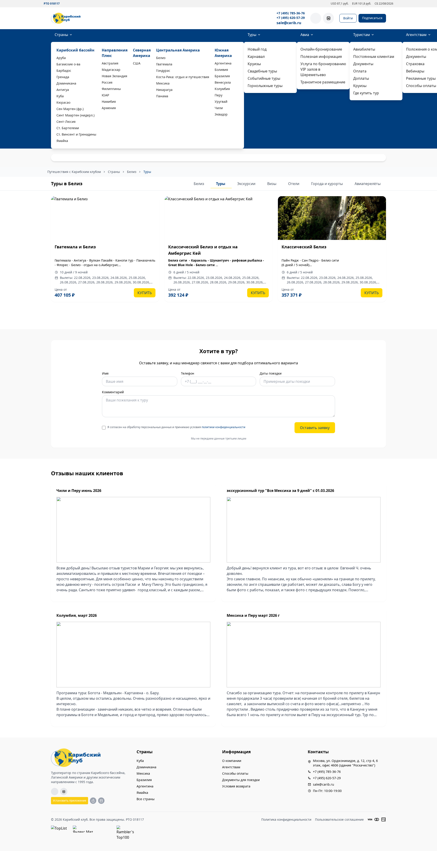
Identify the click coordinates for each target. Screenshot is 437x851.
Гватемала (164, 64)
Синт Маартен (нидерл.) (75, 115)
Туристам (361, 34)
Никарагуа (164, 89)
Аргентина (223, 63)
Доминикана (66, 83)
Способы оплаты (235, 773)
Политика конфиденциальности (286, 819)
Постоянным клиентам (373, 56)
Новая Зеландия (114, 76)
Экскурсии (246, 183)
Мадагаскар (111, 69)
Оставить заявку (315, 427)
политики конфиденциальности (223, 427)
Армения (109, 108)
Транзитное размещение (322, 82)
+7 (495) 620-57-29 (291, 17)
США (136, 63)
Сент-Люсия (66, 121)
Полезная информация (321, 56)
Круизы (254, 63)
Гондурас (163, 70)
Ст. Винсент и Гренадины (76, 134)
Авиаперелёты (368, 183)
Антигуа (62, 89)
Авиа (304, 34)
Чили (219, 108)
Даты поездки (271, 373)
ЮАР (105, 95)
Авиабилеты (364, 49)
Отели (294, 183)
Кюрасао (63, 102)
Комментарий (113, 392)
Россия (107, 82)
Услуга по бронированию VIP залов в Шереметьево (323, 69)
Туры (252, 34)
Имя (105, 373)
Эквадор (221, 114)
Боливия (221, 69)
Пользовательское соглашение (339, 819)
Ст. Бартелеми (67, 128)
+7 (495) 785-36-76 (291, 13)
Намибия (109, 101)
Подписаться (372, 18)
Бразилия (222, 76)
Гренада (62, 77)
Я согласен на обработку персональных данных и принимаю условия (176, 427)
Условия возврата (236, 786)
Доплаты (361, 78)
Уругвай (221, 101)
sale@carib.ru (289, 22)
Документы (363, 63)
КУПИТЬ (144, 292)
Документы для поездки (241, 780)
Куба (60, 96)
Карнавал (256, 56)
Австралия (110, 63)
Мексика (163, 83)
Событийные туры (264, 78)
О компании (231, 760)
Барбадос (63, 70)
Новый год (257, 49)
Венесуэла (223, 82)
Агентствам (231, 767)
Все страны (146, 799)
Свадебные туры (262, 71)
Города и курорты (327, 183)
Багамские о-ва (68, 64)
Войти (348, 18)
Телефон (187, 373)
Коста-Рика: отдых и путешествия (182, 77)
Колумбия (222, 89)
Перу (218, 95)
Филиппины (111, 89)
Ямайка (62, 141)
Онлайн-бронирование (321, 49)
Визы (272, 183)
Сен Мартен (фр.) (70, 109)
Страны (61, 34)
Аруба (61, 58)
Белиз (160, 58)
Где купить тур (366, 92)
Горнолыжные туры (265, 85)
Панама (162, 96)
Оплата (359, 71)
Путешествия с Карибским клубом (74, 172)
